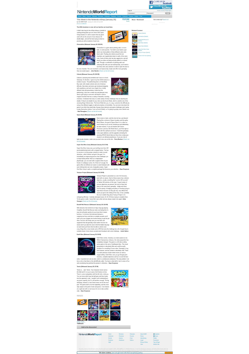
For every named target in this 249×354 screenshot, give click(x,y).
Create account (160, 10)
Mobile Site (156, 344)
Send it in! (165, 19)
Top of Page (156, 342)
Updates (157, 334)
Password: (150, 13)
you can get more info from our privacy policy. (127, 353)
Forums (131, 16)
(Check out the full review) (106, 71)
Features (113, 16)
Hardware (121, 340)
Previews (100, 16)
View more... (81, 322)
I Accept (168, 353)
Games (89, 16)
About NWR (143, 334)
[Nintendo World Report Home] (97, 12)
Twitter (155, 338)
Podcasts (125, 16)
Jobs (141, 344)
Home (79, 16)
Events (119, 16)
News (84, 16)
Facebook (156, 340)
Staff (109, 342)
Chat (141, 16)
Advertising (143, 338)
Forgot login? (168, 10)
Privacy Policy (144, 342)
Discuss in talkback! (81, 23)
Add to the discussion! (89, 327)
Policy (142, 336)
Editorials (107, 16)
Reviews (94, 16)
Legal (141, 340)
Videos (136, 16)
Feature (125, 20)
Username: (131, 13)
